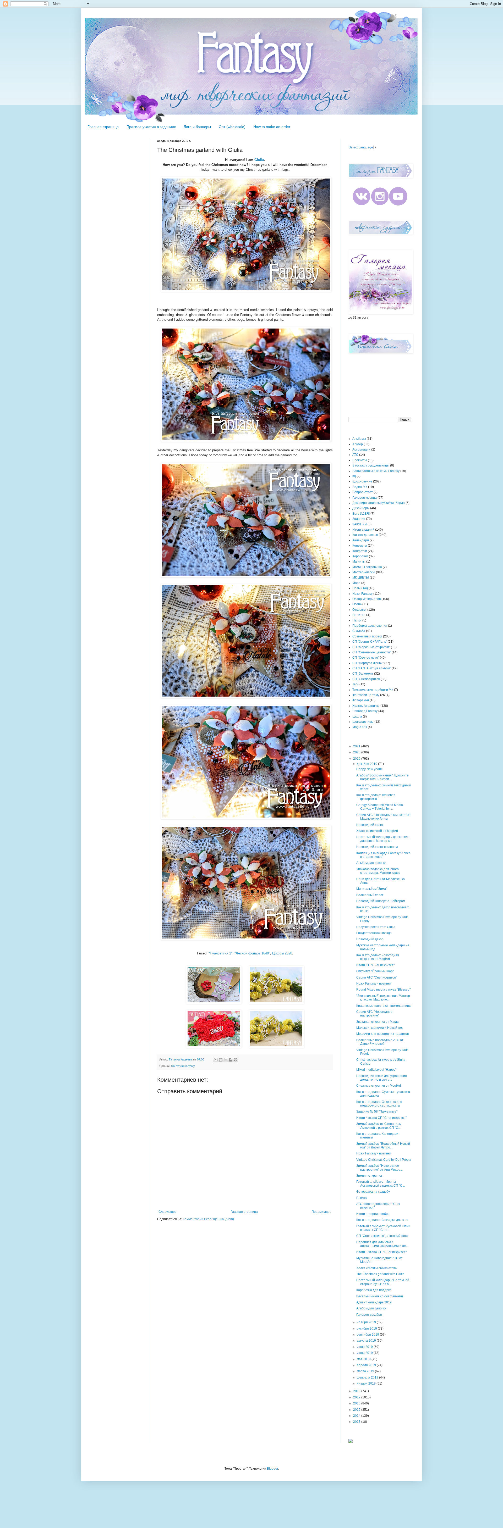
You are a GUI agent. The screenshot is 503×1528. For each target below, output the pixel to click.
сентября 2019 (368, 1334)
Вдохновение (362, 481)
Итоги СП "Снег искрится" (375, 965)
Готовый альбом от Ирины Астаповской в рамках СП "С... (380, 1183)
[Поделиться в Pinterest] (235, 1059)
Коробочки (360, 556)
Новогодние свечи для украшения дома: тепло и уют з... (381, 1077)
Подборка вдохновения (369, 625)
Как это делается (365, 535)
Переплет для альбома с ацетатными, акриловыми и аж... (382, 1244)
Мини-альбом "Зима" (371, 889)
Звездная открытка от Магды (377, 1022)
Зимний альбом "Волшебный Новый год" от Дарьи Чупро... (383, 1145)
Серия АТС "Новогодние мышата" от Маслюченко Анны (383, 816)
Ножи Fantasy (362, 594)
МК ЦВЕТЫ (360, 577)
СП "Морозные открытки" (371, 647)
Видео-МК (359, 487)
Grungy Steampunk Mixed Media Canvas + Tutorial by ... (379, 806)
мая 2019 (364, 1359)
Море (356, 583)
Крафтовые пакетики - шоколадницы (383, 1006)
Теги (355, 684)
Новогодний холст (369, 825)
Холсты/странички (366, 706)
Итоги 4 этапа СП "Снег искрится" (381, 1118)
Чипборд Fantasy (365, 711)
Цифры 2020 (282, 953)
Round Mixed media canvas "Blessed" (383, 989)
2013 (357, 1422)
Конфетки (359, 551)
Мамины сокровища (367, 567)
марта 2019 (366, 1371)
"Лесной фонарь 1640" (252, 953)
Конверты (359, 545)
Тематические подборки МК (372, 690)
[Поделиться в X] (225, 1059)
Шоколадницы (363, 722)
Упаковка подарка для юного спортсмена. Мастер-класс (378, 871)
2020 (357, 752)
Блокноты (359, 460)
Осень (357, 604)
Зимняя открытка (369, 1175)
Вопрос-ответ (362, 492)
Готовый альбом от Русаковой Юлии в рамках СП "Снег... (383, 1228)
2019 (357, 758)
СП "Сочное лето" (365, 657)
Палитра (358, 615)
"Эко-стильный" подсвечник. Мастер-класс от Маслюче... (383, 997)
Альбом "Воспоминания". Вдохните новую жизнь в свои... (382, 777)
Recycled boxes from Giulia (375, 927)
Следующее (167, 1212)
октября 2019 (367, 1328)
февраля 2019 (368, 1377)
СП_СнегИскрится (366, 679)
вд (354, 476)
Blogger (272, 1468)
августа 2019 (367, 1340)
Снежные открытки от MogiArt (378, 1085)
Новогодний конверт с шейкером (380, 901)
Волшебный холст (370, 895)
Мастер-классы (363, 572)
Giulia (259, 160)
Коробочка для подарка (373, 1290)
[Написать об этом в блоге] (220, 1059)
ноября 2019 (367, 1322)
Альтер (357, 444)
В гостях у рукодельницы (370, 465)
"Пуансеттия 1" (220, 953)
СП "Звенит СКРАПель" (369, 641)
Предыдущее (321, 1212)
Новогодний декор (370, 939)
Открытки (359, 610)
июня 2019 (365, 1353)
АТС (355, 455)
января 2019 (366, 1383)
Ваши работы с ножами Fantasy (376, 471)
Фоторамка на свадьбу (373, 1191)
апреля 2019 (367, 1365)
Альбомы (359, 439)
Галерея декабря (369, 1314)
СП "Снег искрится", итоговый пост (382, 1236)
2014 (357, 1416)
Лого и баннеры (197, 127)
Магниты (358, 561)
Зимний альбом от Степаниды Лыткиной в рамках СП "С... (379, 1125)
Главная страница (103, 127)
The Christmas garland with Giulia (380, 1274)
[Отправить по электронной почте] (215, 1059)
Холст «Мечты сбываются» (376, 1268)
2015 (357, 1410)
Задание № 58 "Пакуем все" (376, 1111)
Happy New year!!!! (369, 769)
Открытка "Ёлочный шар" (375, 971)
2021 (357, 746)
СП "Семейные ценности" (371, 652)
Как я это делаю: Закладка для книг (382, 1220)
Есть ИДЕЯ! (361, 513)
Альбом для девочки (371, 863)
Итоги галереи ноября (373, 1214)
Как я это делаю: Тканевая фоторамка (375, 797)
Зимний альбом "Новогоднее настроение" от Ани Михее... (379, 1167)
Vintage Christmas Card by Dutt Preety (383, 1160)
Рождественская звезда (374, 933)
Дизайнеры (360, 508)
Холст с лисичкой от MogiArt (377, 831)
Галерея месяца (364, 497)
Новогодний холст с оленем (377, 847)
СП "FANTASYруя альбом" (371, 668)
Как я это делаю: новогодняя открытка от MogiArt (377, 957)
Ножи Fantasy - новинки (373, 983)
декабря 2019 (367, 764)
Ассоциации (361, 449)
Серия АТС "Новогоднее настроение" (374, 1013)
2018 (357, 1391)
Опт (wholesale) (232, 127)
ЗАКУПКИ (359, 524)
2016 (357, 1403)
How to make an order (271, 127)
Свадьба (358, 631)
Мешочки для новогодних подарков (382, 1034)
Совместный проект (367, 636)
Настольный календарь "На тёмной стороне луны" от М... (382, 1282)
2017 (357, 1397)
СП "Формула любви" (368, 663)
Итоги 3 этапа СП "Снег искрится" (381, 1252)
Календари (360, 540)
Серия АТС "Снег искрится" (376, 977)
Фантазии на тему (183, 1066)
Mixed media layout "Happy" (376, 1069)
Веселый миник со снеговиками (379, 1296)
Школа (357, 716)
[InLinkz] (350, 1440)
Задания (358, 519)
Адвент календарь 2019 (374, 1302)
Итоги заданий (363, 529)
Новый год (360, 588)
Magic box (359, 727)
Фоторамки (360, 700)
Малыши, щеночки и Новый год (379, 1028)
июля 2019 (365, 1347)
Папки (357, 620)
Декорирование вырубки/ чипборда (378, 503)
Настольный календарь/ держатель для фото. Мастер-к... (382, 838)
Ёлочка (361, 1198)
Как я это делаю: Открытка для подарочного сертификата (379, 1103)
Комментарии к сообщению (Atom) (208, 1219)
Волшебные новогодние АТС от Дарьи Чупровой (379, 1042)
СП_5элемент (362, 673)
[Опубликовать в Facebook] (230, 1059)
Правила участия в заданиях (151, 127)
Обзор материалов (366, 599)
